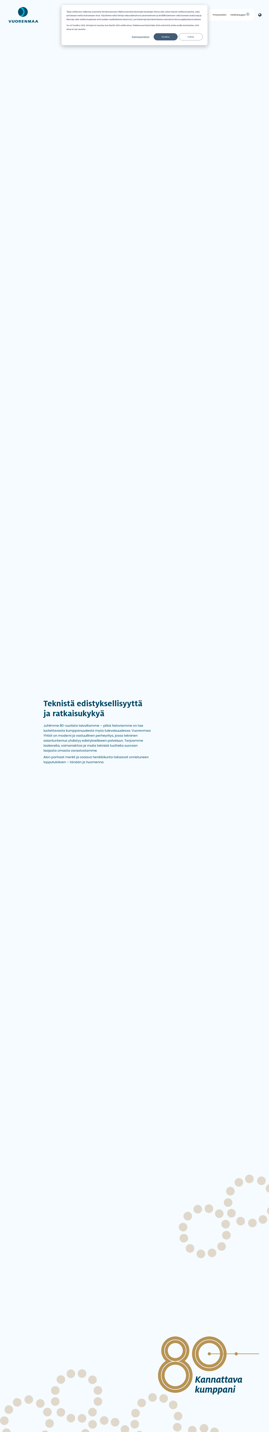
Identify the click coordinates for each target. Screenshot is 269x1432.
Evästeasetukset (140, 36)
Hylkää (191, 36)
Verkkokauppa (237, 14)
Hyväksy (166, 36)
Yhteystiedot (219, 14)
